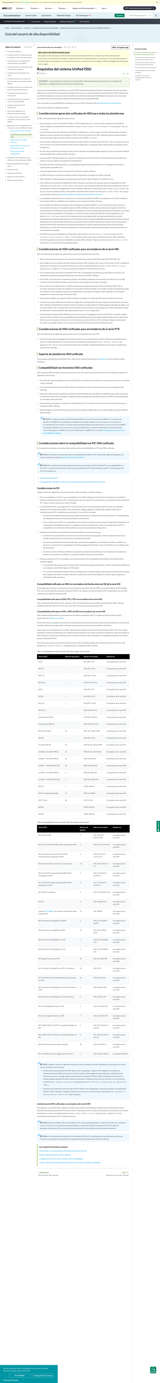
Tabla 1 (53, 618)
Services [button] (48, 8)
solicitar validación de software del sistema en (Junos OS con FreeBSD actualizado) (70, 1162)
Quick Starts (46, 15)
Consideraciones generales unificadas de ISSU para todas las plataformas (145, 53)
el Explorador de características (109, 103)
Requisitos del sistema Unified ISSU (21, 136)
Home (7, 28)
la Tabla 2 (60, 618)
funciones (102, 359)
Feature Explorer (50, 21)
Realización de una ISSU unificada (18, 141)
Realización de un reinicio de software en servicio (20, 147)
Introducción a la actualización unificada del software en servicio (63, 1151)
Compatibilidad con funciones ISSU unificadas (145, 71)
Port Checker (84, 21)
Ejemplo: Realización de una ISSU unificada (55, 1155)
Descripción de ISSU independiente (17, 152)
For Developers (83, 15)
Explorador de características (73, 457)
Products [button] (34, 8)
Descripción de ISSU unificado (20, 131)
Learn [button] (104, 8)
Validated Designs (64, 15)
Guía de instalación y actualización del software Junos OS (80, 194)
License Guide (30, 15)
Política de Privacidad (10, 1380)
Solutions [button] (19, 8)
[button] (153, 1370)
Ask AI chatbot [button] (25, 2)
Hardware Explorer (67, 21)
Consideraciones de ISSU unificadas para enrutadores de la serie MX (145, 58)
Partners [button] (62, 8)
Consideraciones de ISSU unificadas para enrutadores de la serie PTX (145, 63)
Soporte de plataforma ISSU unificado (145, 67)
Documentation (11, 15)
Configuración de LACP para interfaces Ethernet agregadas (61, 1159)
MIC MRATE (49, 911)
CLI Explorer (35, 21)
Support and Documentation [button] (83, 8)
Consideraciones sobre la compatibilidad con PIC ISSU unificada (143, 78)
